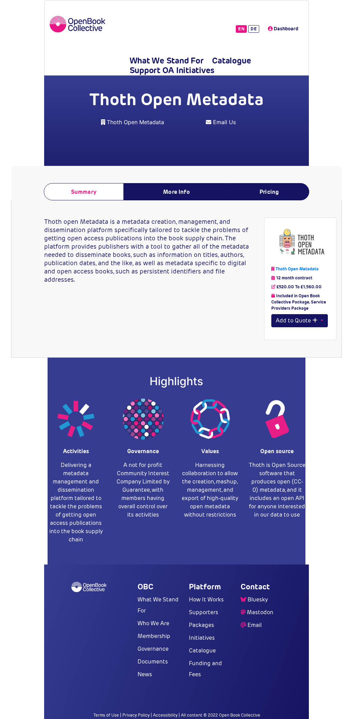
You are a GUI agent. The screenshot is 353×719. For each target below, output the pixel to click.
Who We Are (153, 623)
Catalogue (231, 60)
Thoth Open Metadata (135, 122)
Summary (84, 192)
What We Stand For (167, 60)
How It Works (206, 599)
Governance (153, 648)
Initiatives (202, 637)
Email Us (224, 122)
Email (255, 625)
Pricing (269, 192)
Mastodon (260, 612)
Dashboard (285, 29)
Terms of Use (106, 715)
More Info (176, 192)
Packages (201, 625)
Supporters (203, 612)
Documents (153, 661)
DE (254, 28)
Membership (154, 636)
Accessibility (165, 715)
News (145, 674)
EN (241, 28)
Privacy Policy (136, 715)
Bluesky (258, 599)
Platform (205, 586)
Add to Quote (294, 320)
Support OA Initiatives (172, 70)
